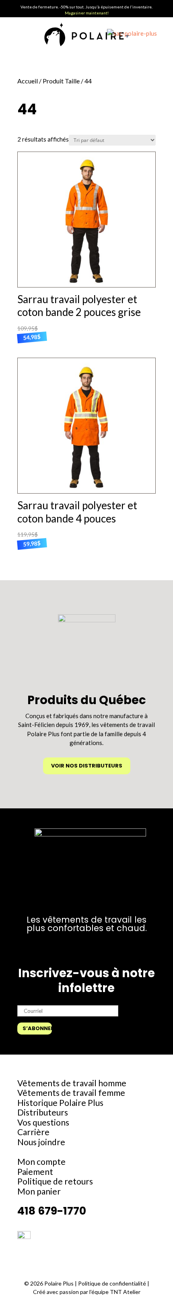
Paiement (35, 1171)
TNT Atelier (125, 1291)
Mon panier (39, 1191)
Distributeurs (42, 1112)
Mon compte (41, 1161)
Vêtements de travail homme (71, 1083)
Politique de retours (55, 1181)
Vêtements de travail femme (71, 1092)
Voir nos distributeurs (86, 765)
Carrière (33, 1132)
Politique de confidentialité (112, 1283)
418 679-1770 (51, 1210)
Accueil (27, 81)
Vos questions (43, 1122)
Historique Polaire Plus (60, 1102)
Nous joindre (41, 1142)
